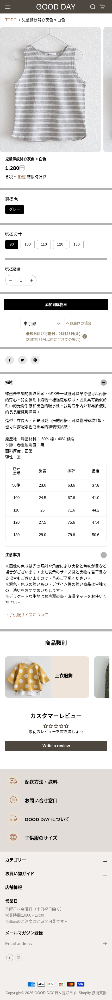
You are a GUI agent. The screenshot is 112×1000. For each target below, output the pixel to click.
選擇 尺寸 (13, 234)
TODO (11, 20)
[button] (8, 7)
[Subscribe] (105, 944)
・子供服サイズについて (26, 615)
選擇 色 (11, 199)
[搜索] (92, 6)
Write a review (56, 746)
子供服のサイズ (41, 838)
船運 (22, 177)
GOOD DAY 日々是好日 (53, 993)
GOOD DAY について (47, 819)
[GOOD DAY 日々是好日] (56, 7)
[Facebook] (9, 360)
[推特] (22, 360)
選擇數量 (13, 269)
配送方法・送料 (41, 782)
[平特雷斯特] (35, 360)
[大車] (102, 6)
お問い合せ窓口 (41, 800)
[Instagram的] (18, 957)
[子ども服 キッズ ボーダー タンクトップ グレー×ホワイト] (50, 89)
